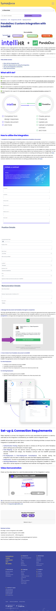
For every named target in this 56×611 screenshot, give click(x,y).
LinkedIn (39, 571)
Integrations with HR (16, 19)
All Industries (39, 565)
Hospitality (38, 560)
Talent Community (25, 576)
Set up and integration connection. (13, 66)
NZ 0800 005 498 (9, 591)
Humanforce (4, 19)
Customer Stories (9, 574)
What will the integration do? (11, 63)
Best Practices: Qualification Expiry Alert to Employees (14, 539)
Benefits (23, 563)
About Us (23, 571)
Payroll (22, 562)
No (31, 515)
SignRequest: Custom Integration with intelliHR (12, 533)
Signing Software (27, 19)
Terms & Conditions (25, 580)
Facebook (40, 573)
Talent (22, 560)
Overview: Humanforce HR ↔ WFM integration (12, 535)
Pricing (22, 573)
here (53, 153)
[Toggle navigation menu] (52, 3)
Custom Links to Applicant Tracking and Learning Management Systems (19, 537)
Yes (24, 515)
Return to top (27, 522)
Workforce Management (26, 557)
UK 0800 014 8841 (9, 592)
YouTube (40, 576)
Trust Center (23, 583)
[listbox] (33, 15)
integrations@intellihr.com (15, 504)
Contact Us (23, 577)
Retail (37, 562)
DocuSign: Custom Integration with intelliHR (12, 530)
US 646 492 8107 (9, 593)
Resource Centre (9, 571)
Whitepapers (8, 576)
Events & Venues (40, 563)
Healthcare (38, 559)
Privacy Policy (22, 601)
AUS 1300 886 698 (9, 589)
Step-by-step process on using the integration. (16, 65)
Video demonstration (9, 68)
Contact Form (10, 595)
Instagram (40, 574)
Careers (22, 574)
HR (9, 19)
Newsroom (8, 573)
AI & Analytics (24, 565)
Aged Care (38, 557)
